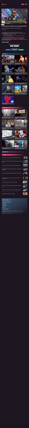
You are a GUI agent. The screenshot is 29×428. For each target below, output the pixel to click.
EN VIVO (23, 4)
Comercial (4, 203)
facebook (8, 49)
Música (3, 24)
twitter (14, 49)
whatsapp (21, 49)
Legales (4, 207)
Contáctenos (5, 205)
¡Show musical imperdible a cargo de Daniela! (18, 35)
